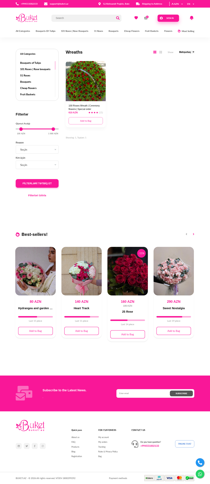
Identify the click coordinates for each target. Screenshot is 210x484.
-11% (141, 253)
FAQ (73, 442)
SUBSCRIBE (181, 393)
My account (103, 437)
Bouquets (113, 31)
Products (75, 447)
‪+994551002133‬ (29, 3)
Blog (73, 451)
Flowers (168, 31)
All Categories (23, 31)
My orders (102, 442)
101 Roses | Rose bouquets (74, 31)
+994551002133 (149, 445)
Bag (100, 456)
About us (75, 437)
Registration (76, 456)
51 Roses (98, 31)
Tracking (101, 447)
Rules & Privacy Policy (108, 451)
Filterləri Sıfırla (37, 195)
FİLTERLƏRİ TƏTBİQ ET (37, 183)
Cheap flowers (131, 31)
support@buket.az (59, 3)
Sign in (170, 18)
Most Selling (188, 31)
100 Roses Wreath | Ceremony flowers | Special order (84, 107)
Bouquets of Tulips (45, 31)
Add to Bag (85, 120)
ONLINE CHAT (184, 444)
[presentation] (187, 234)
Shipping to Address (152, 3)
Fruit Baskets (151, 31)
